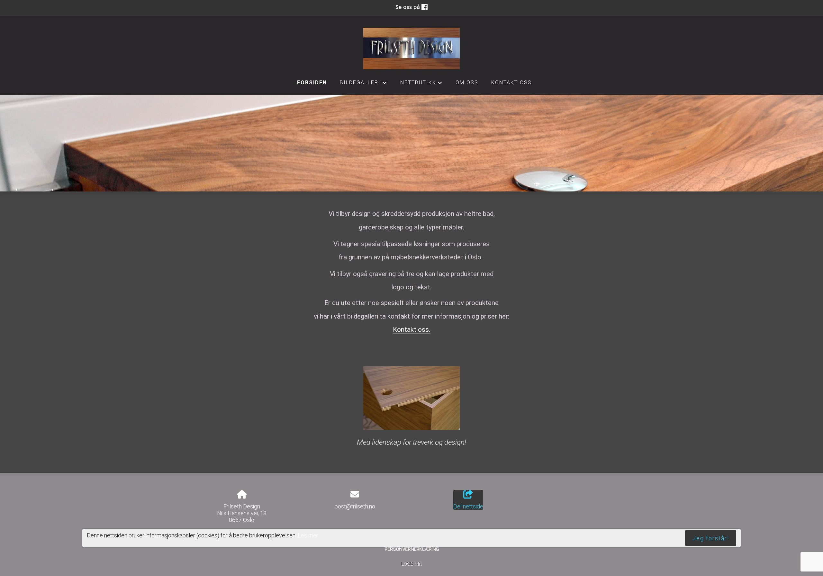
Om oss (467, 82)
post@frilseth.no (355, 506)
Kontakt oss (511, 82)
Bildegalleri (363, 84)
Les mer (308, 535)
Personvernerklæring (411, 549)
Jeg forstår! (710, 537)
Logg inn (411, 564)
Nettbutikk (421, 84)
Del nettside (468, 506)
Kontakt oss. (411, 329)
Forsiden (312, 82)
